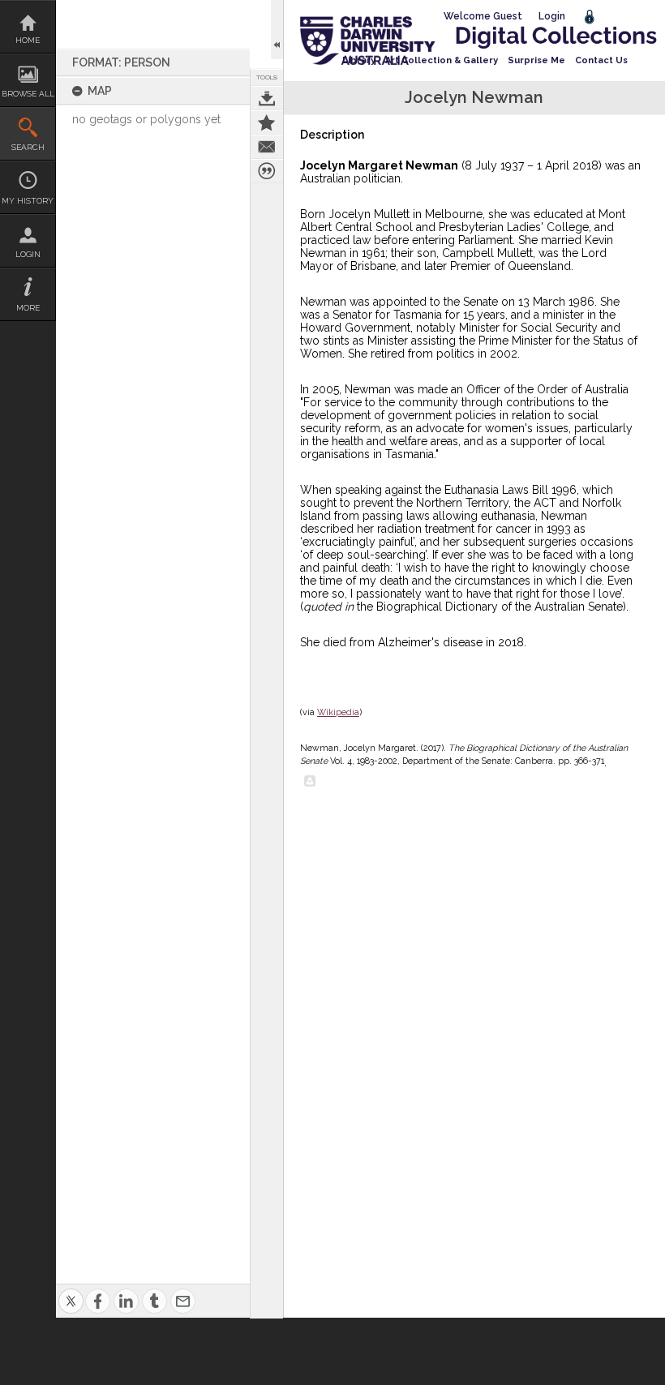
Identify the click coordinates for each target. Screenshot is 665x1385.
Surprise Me (536, 60)
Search (28, 147)
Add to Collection (267, 122)
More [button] (28, 307)
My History (28, 200)
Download (267, 98)
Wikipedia (338, 712)
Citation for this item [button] (267, 171)
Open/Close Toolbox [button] (277, 29)
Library (358, 60)
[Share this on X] (71, 1291)
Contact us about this (267, 147)
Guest (507, 16)
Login (28, 254)
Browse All (28, 93)
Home (27, 40)
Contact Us (601, 60)
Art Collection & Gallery (441, 60)
